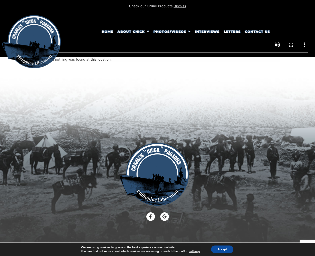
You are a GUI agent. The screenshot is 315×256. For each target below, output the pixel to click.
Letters (232, 32)
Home (107, 32)
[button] (133, 31)
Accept (222, 249)
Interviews (207, 32)
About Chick (131, 32)
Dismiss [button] (180, 6)
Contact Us (257, 32)
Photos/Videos (169, 32)
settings (194, 251)
